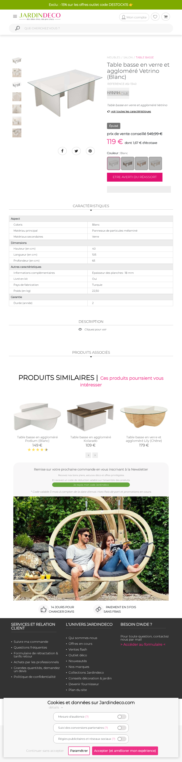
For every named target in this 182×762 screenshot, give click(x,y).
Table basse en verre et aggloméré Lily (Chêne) (144, 439)
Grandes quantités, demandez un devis (37, 669)
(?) (87, 716)
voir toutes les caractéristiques (131, 111)
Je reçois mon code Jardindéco (91, 484)
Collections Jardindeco (86, 673)
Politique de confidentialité (34, 677)
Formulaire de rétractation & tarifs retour (36, 654)
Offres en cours (80, 644)
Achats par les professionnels (36, 662)
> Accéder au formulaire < (143, 644)
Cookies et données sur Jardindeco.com (91, 702)
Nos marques (79, 667)
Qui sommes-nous (83, 638)
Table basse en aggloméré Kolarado (90, 439)
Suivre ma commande (31, 642)
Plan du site (78, 690)
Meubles (113, 57)
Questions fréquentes (30, 647)
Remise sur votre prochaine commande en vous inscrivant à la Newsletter (91, 469)
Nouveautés (78, 661)
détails (54, 707)
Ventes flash (78, 649)
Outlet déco (78, 655)
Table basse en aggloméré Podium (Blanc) (37, 439)
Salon (128, 57)
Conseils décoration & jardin (90, 678)
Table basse (145, 57)
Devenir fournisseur (84, 684)
